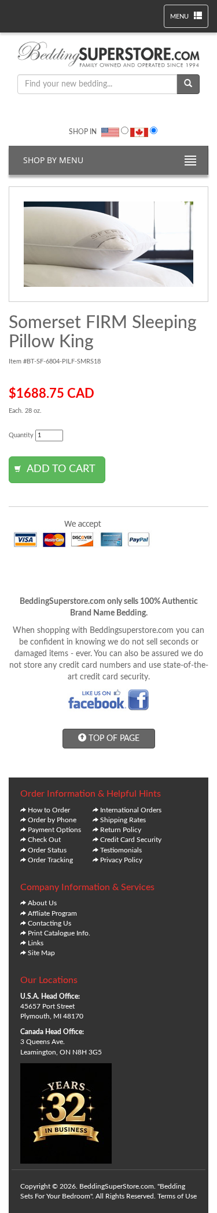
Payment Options (54, 829)
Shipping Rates (123, 819)
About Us (42, 902)
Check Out (44, 839)
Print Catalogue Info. (59, 933)
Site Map (41, 952)
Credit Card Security (130, 839)
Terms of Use (177, 1196)
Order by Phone (52, 819)
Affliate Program (52, 913)
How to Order (49, 810)
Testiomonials (121, 850)
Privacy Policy (121, 859)
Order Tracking (50, 859)
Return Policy (120, 829)
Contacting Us (49, 923)
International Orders (130, 810)
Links (35, 943)
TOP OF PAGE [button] (112, 739)
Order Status (47, 850)
